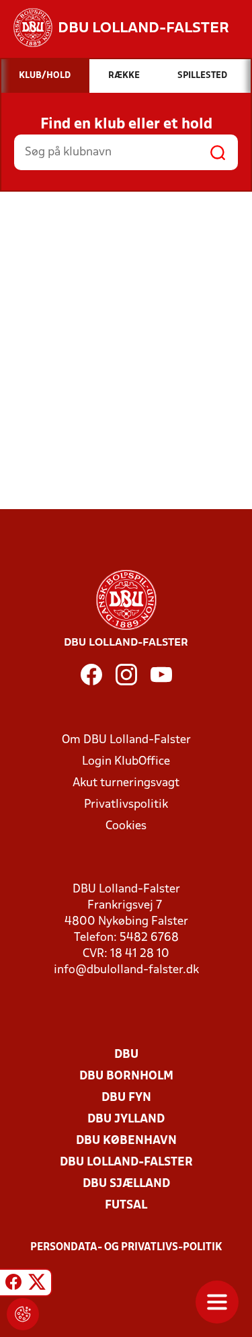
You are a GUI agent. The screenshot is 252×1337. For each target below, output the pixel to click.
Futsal (126, 1205)
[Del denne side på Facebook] (13, 1284)
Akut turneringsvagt (126, 783)
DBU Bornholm (126, 1076)
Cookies (126, 826)
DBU (126, 1055)
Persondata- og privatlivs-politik (126, 1247)
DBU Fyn (126, 1098)
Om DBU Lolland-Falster (126, 740)
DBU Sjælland (126, 1184)
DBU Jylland (126, 1119)
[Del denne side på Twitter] (37, 1284)
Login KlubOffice (126, 761)
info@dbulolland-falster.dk (126, 970)
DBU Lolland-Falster (126, 1162)
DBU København (126, 1141)
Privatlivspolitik (126, 804)
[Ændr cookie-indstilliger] (23, 1314)
